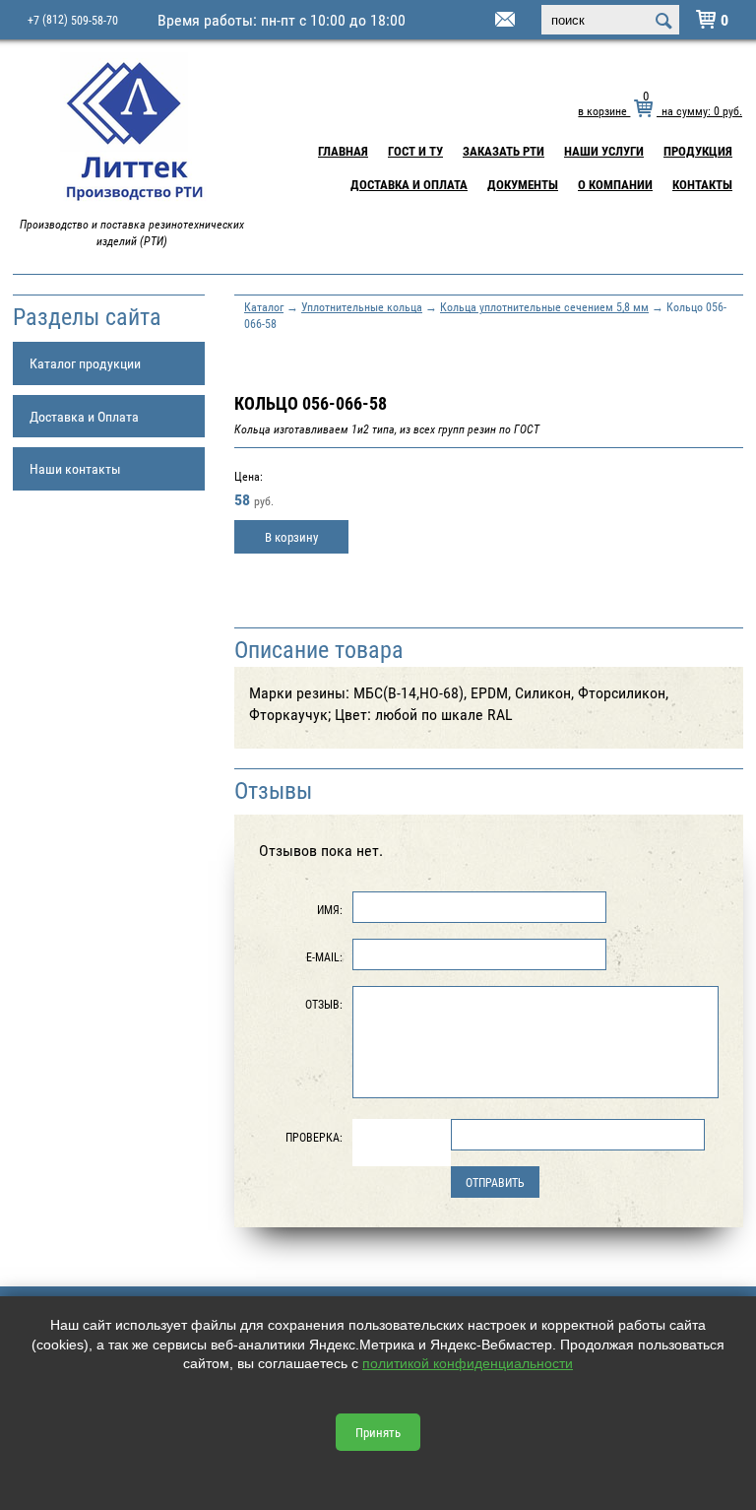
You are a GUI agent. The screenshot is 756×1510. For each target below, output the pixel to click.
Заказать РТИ (503, 151)
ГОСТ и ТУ (415, 151)
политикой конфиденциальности (467, 1363)
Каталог (264, 306)
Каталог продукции (85, 363)
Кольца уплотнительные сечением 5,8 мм (544, 306)
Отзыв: (324, 1004)
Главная (343, 151)
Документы (522, 184)
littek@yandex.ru (480, 20)
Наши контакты (75, 468)
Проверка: (314, 1137)
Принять (378, 1432)
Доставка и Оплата (409, 184)
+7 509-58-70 (73, 19)
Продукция (697, 151)
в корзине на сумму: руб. (660, 110)
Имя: (330, 909)
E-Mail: (324, 956)
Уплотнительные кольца (361, 306)
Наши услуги (604, 151)
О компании (615, 184)
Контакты (702, 184)
